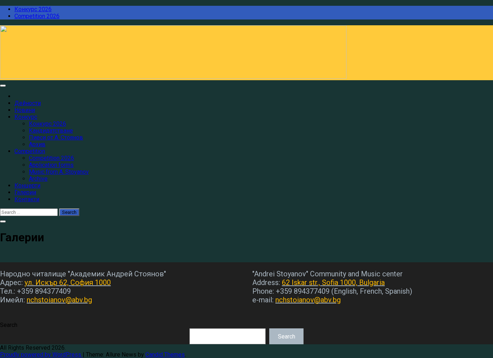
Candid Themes (165, 354)
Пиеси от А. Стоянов (56, 137)
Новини (24, 110)
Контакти (26, 199)
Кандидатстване (51, 130)
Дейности (27, 103)
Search (8, 325)
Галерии (25, 192)
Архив (37, 144)
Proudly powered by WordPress (41, 354)
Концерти (27, 185)
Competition (29, 151)
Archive (38, 178)
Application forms (51, 164)
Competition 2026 (37, 16)
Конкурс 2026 (33, 9)
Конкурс (25, 116)
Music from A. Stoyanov (59, 171)
